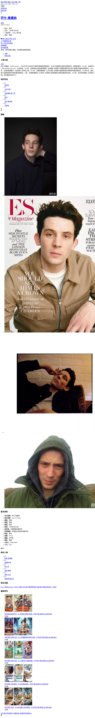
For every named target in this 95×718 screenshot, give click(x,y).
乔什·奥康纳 (9, 18)
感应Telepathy (9, 587)
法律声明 (23, 713)
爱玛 (5, 97)
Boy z (2, 587)
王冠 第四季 (8, 101)
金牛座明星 (4, 47)
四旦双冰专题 (41, 587)
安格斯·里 (7, 562)
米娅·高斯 (7, 570)
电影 (5, 2)
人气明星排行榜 (6, 41)
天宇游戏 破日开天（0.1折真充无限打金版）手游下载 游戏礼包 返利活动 (28, 614)
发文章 (4, 10)
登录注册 (4, 8)
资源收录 (16, 713)
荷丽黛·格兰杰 (9, 579)
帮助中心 (29, 713)
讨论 (2, 64)
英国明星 (4, 45)
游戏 (8, 2)
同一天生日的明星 (7, 43)
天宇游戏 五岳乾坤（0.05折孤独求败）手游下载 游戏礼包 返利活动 (26, 684)
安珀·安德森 (8, 558)
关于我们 (4, 713)
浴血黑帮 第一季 (9, 93)
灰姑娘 (6, 105)
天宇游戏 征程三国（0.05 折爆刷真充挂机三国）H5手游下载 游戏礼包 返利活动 (30, 637)
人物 (18, 2)
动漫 (15, 2)
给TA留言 (5, 39)
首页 (2, 2)
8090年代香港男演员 (29, 587)
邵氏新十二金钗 (51, 587)
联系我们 (10, 713)
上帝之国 (7, 89)
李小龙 (6, 566)
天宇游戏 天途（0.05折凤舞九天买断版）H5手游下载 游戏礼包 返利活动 (28, 707)
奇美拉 (6, 85)
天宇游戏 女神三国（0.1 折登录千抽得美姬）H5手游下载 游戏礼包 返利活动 (29, 661)
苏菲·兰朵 (7, 574)
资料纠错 (7, 56)
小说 (12, 2)
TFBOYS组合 (18, 587)
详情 (5, 53)
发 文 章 (13, 39)
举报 (2, 23)
